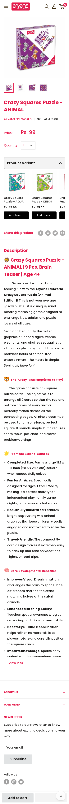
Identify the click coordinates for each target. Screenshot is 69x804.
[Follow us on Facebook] (6, 781)
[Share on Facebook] (40, 233)
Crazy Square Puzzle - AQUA (14, 199)
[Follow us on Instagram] (13, 781)
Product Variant (21, 163)
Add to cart (17, 798)
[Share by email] (62, 233)
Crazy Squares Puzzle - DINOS (42, 199)
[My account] (54, 6)
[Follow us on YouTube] (21, 781)
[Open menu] (6, 6)
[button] (51, 797)
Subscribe (18, 759)
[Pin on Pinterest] (48, 233)
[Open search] (47, 6)
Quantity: (11, 145)
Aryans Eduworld (18, 119)
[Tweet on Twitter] (55, 233)
